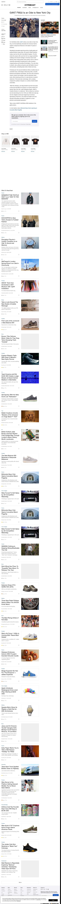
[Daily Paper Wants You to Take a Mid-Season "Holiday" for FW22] (30, 752)
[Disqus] (20, 171)
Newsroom (35, 891)
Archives (22, 895)
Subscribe (34, 121)
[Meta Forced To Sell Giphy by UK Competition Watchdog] (30, 497)
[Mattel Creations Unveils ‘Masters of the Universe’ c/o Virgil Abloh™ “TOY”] (30, 417)
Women (22, 890)
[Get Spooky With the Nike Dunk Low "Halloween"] (30, 399)
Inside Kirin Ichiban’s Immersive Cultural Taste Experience (48, 35)
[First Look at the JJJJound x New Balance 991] (30, 324)
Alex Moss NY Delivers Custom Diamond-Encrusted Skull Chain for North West (53, 42)
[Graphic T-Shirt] (25, 141)
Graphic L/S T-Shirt (4, 149)
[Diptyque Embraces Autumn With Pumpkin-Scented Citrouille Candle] (30, 656)
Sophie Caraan (5, 738)
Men (21, 889)
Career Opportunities (35, 894)
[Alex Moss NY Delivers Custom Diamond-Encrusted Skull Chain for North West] (44, 42)
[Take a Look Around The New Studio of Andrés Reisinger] (30, 306)
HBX (28, 893)
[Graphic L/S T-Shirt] (5, 141)
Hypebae (28, 892)
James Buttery (5, 608)
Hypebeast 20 (10, 895)
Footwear (24, 7)
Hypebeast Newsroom (6, 230)
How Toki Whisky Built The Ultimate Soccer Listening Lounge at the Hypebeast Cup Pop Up (53, 48)
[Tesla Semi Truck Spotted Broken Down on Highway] (30, 770)
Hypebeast (29, 889)
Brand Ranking (15, 889)
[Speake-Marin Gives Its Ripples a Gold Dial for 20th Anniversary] (30, 711)
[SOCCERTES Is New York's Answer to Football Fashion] (30, 224)
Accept (53, 900)
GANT (21, 42)
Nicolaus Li (4, 697)
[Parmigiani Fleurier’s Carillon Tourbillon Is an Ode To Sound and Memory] (30, 246)
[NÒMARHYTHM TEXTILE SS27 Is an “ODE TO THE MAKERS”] (30, 201)
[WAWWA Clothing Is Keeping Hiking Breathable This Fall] (30, 551)
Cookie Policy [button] (39, 899)
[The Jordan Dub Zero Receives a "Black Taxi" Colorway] (30, 848)
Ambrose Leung (5, 716)
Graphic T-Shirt (23, 149)
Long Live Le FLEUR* (52, 55)
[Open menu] (2, 5)
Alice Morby (4, 311)
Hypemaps (29, 890)
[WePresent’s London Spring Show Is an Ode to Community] (30, 267)
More (30, 7)
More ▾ (20, 882)
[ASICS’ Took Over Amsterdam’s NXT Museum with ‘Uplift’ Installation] (30, 288)
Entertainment (3, 860)
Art (2, 259)
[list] (24, 28)
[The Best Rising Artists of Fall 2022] (30, 621)
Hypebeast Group (35, 889)
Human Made (3, 148)
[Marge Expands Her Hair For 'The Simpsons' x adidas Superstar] (30, 675)
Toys (2, 410)
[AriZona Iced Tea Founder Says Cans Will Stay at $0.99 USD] (30, 811)
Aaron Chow (5, 661)
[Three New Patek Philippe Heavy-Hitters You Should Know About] (30, 604)
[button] (3, 26)
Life (21, 892)
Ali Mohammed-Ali (5, 273)
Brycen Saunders (5, 422)
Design (2, 299)
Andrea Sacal (5, 403)
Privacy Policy (28, 124)
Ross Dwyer (4, 326)
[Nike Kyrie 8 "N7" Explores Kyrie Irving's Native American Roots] (30, 830)
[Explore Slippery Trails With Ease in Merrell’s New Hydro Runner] (30, 360)
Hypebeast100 (35, 7)
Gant (11, 128)
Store (41, 7)
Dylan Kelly (3, 30)
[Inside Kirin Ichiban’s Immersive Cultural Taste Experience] (50, 28)
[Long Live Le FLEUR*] (44, 56)
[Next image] (36, 28)
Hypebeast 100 (10, 893)
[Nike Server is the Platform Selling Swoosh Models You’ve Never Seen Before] (30, 789)
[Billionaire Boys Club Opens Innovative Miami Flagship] (30, 478)
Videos (9, 889)
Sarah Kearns (5, 346)
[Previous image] (12, 28)
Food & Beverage (4, 804)
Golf (21, 893)
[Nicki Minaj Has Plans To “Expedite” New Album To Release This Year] (30, 570)
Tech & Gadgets (4, 490)
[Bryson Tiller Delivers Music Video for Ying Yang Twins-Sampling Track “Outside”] (30, 341)
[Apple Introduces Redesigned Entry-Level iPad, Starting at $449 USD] (30, 693)
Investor (34, 895)
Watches (2, 237)
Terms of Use (23, 124)
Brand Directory (16, 892)
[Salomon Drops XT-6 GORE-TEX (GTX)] (30, 588)
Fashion (19, 7)
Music (2, 333)
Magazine (10, 890)
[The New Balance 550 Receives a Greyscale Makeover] (30, 460)
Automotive (3, 764)
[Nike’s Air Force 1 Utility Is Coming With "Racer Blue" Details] (30, 638)
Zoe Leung (4, 208)
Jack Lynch (4, 364)
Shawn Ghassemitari (6, 385)
